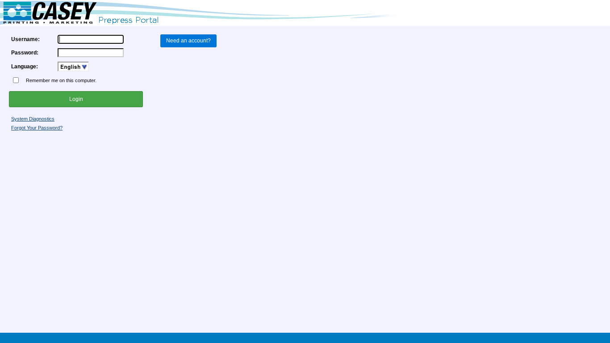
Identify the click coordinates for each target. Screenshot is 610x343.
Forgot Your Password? (37, 127)
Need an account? (188, 41)
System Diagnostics (32, 118)
